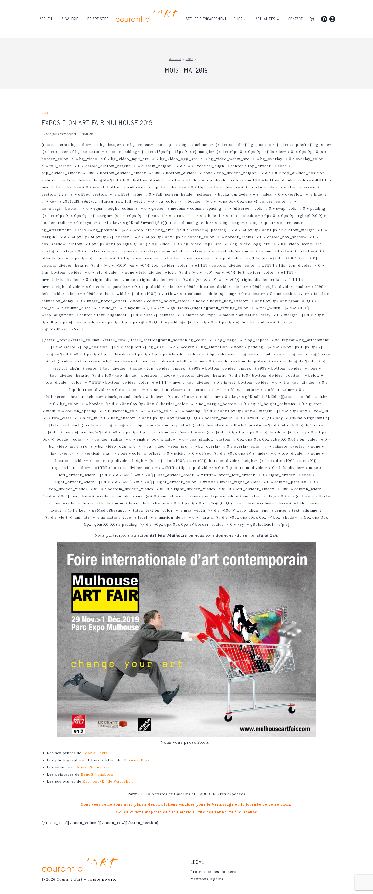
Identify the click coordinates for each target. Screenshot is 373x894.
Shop (238, 19)
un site (101, 879)
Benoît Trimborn (96, 774)
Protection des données (213, 871)
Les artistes (97, 19)
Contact (295, 19)
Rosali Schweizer (93, 767)
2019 (45, 113)
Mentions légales (206, 879)
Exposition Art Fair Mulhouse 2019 (97, 122)
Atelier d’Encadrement (206, 19)
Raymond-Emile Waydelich (108, 781)
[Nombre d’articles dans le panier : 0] (312, 19)
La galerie (69, 19)
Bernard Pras (136, 760)
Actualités (265, 19)
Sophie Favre (95, 753)
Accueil (46, 19)
